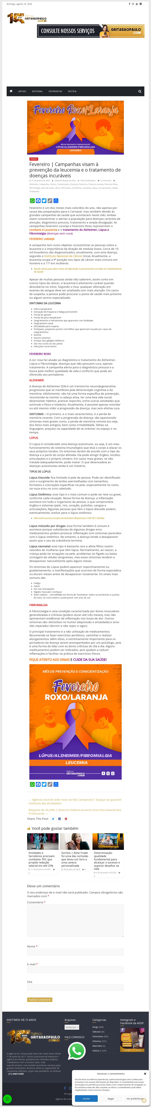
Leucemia (87, 188)
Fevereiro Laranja (95, 184)
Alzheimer (33, 184)
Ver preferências (135, 1098)
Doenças (74, 184)
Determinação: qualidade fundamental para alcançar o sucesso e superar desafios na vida (107, 861)
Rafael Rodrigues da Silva (65, 180)
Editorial (37, 91)
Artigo (22, 91)
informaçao (66, 188)
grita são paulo (47, 188)
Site (29, 982)
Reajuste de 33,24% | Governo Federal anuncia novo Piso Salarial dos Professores (75, 812)
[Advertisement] (75, 64)
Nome (32, 946)
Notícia (72, 91)
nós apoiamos (105, 188)
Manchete (97, 1045)
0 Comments (105, 180)
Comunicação (63, 184)
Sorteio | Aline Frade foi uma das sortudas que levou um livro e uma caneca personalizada (74, 859)
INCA (57, 188)
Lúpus (94, 188)
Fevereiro (83, 184)
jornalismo (76, 188)
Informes (96, 1041)
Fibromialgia (34, 188)
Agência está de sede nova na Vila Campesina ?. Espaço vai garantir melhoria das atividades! (75, 801)
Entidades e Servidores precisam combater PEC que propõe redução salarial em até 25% (42, 859)
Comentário (36, 902)
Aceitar (86, 1098)
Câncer (53, 184)
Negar (111, 1098)
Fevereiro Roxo (111, 184)
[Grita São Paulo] (11, 91)
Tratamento (34, 191)
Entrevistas (55, 91)
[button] (145, 1073)
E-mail (32, 964)
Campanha (43, 184)
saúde (114, 188)
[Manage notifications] (144, 1100)
